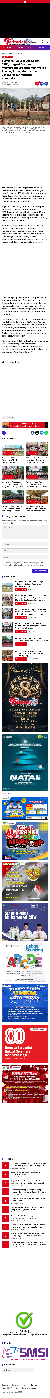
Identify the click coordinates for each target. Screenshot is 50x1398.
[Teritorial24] (20, 41)
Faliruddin (10, 83)
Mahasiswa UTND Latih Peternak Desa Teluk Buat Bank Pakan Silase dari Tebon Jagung (37, 508)
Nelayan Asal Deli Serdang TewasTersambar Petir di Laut (23, 1217)
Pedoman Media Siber (28, 1385)
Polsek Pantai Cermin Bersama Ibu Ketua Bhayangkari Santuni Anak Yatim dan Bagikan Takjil (27, 1226)
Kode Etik (6, 1388)
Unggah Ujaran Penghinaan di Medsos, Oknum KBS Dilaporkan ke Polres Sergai (27, 1182)
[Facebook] (33, 433)
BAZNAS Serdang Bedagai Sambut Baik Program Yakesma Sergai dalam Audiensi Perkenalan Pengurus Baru (28, 1243)
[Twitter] (37, 433)
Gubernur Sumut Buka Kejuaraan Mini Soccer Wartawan (26, 1173)
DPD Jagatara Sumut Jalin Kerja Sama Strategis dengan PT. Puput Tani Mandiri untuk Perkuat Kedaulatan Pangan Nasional (37, 460)
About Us (33, 1388)
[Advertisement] (25, 161)
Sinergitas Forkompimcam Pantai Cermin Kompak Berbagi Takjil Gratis (27, 1208)
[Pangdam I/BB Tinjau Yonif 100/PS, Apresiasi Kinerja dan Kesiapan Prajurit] (13, 497)
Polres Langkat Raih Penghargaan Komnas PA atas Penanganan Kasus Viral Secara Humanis (37, 484)
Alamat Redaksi (19, 1388)
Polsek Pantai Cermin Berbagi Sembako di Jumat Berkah (28, 1199)
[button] (42, 41)
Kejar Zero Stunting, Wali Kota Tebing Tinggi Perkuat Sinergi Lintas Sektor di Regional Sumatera (28, 1164)
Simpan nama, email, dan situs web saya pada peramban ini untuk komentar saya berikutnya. (24, 564)
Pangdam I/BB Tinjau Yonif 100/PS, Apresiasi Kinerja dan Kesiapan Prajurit (13, 508)
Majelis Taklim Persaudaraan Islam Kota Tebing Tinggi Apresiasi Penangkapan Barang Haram (27, 1234)
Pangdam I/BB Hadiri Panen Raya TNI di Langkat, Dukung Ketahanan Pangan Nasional (10, 460)
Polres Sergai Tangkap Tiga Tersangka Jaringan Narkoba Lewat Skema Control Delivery (27, 1191)
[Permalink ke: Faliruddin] (4, 83)
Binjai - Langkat (7, 57)
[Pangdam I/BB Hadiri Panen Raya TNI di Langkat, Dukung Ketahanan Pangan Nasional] (13, 449)
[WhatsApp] (46, 433)
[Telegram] (42, 433)
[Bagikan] (46, 84)
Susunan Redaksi (9, 1385)
